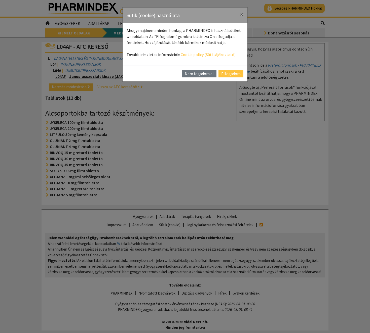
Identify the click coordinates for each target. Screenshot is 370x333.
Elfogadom (231, 73)
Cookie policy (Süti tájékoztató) (208, 54)
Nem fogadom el (199, 73)
